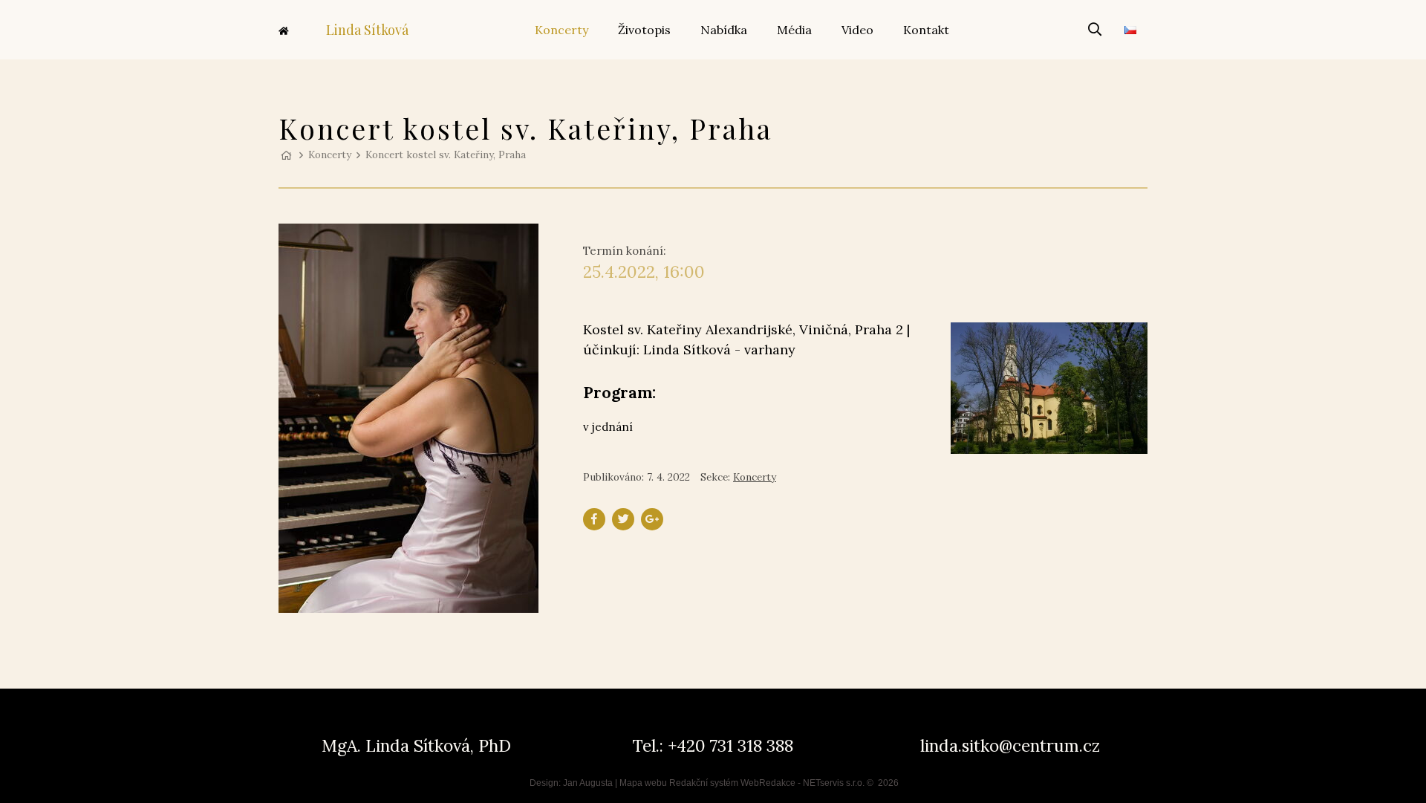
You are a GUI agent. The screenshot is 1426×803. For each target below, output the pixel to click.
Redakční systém (703, 783)
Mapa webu (643, 783)
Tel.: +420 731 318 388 (713, 745)
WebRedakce (767, 783)
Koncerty (329, 154)
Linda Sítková (367, 30)
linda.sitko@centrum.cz (1010, 745)
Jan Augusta (588, 783)
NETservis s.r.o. (834, 783)
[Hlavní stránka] (286, 154)
